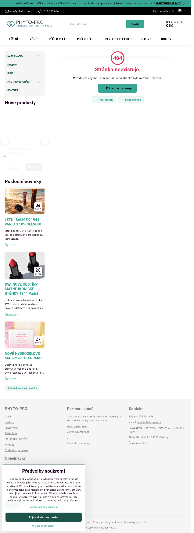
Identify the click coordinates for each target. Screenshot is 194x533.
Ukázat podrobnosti (43, 525)
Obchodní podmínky (79, 443)
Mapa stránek (132, 99)
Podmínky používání (135, 522)
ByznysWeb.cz (108, 527)
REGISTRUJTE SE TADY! (168, 3)
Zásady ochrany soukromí (107, 522)
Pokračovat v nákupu (119, 88)
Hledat (135, 24)
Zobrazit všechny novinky (22, 388)
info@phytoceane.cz (149, 422)
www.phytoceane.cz (78, 432)
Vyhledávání (106, 99)
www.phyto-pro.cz (77, 426)
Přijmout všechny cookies (43, 517)
